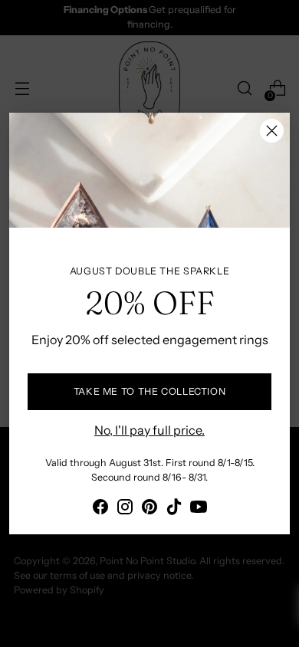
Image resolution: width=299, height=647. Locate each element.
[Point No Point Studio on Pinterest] (149, 509)
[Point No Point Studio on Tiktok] (174, 509)
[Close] (272, 131)
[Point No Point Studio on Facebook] (100, 509)
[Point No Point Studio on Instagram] (125, 509)
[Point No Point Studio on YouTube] (198, 509)
